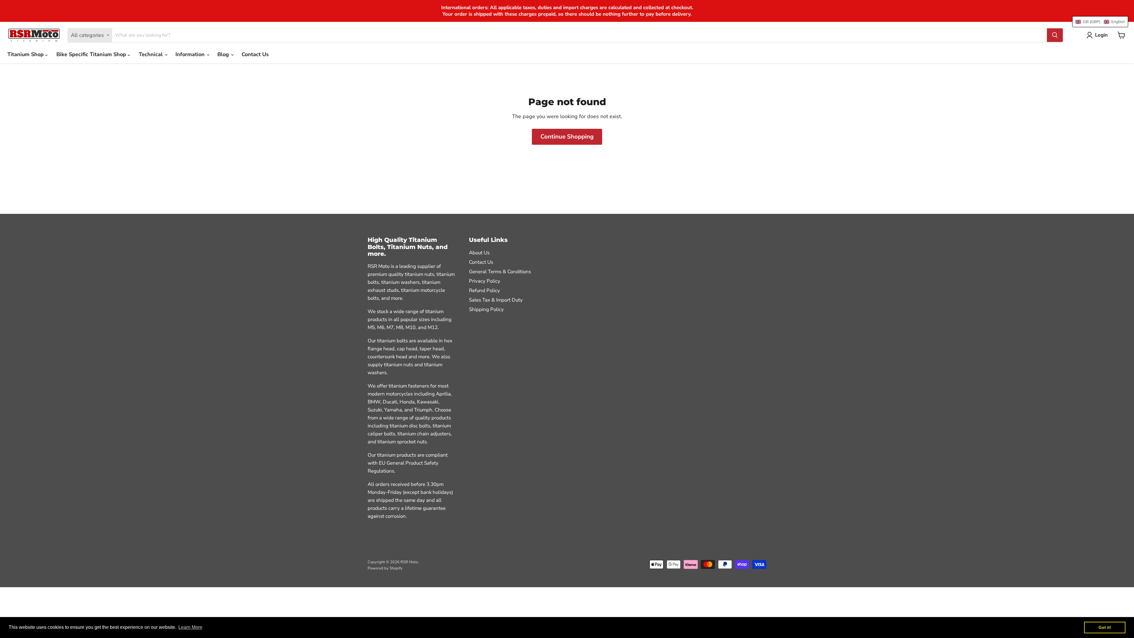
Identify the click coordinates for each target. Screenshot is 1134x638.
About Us (479, 252)
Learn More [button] (190, 627)
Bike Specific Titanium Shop (92, 54)
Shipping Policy (486, 309)
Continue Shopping (567, 137)
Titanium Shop (26, 54)
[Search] (1055, 35)
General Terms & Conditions (500, 271)
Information (190, 54)
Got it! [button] (1105, 627)
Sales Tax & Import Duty (496, 300)
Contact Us (255, 54)
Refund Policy (484, 290)
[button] (1100, 22)
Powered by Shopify (385, 568)
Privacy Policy (484, 281)
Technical (151, 54)
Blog (223, 54)
